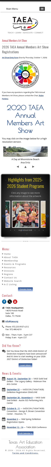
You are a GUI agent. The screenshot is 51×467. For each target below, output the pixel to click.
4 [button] (22, 230)
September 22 (13, 389)
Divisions (9, 271)
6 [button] (31, 230)
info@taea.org (11, 321)
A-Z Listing (10, 284)
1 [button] (10, 230)
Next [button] (47, 216)
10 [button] (26, 234)
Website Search (13, 281)
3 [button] (18, 230)
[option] (25, 216)
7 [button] (35, 230)
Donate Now (25, 289)
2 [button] (14, 230)
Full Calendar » (25, 433)
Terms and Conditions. (25, 453)
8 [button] (39, 230)
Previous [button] (3, 216)
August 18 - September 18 (18, 378)
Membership (11, 260)
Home (7, 254)
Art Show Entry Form (10, 57)
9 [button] (43, 230)
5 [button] (26, 230)
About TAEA (11, 257)
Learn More (25, 365)
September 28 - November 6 (20, 397)
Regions (8, 274)
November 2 (12, 419)
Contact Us (10, 277)
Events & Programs (15, 264)
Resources (10, 267)
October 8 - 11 (13, 408)
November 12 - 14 (15, 427)
